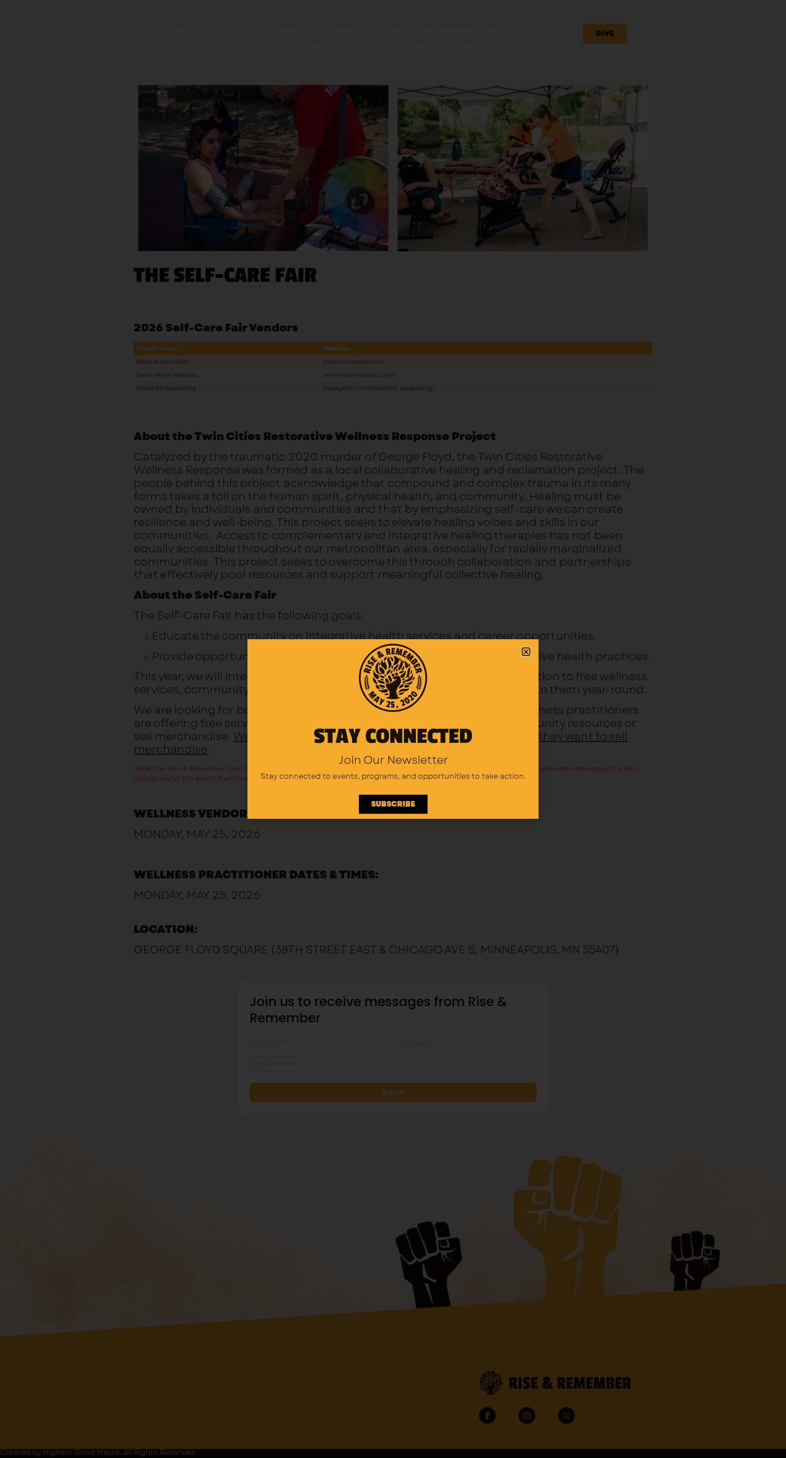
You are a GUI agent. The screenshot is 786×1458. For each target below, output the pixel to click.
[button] (526, 651)
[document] (393, 729)
